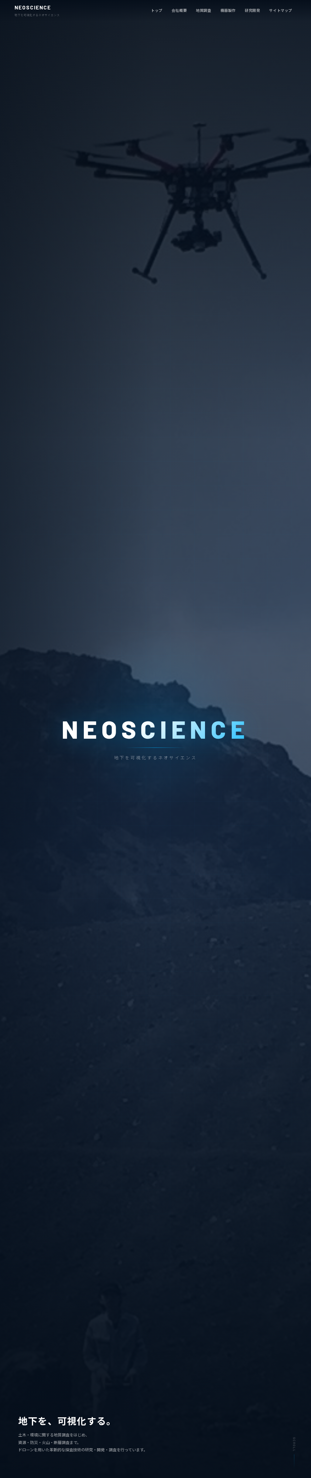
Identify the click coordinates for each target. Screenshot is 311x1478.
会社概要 (179, 10)
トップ (156, 10)
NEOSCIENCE (37, 10)
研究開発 (252, 10)
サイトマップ (280, 10)
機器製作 (228, 10)
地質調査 (203, 10)
